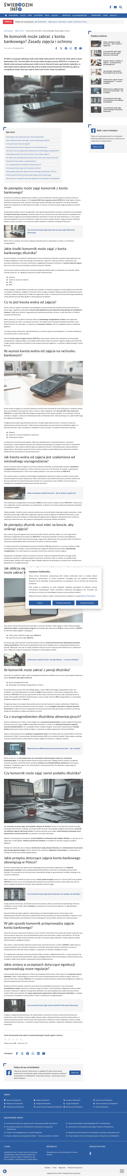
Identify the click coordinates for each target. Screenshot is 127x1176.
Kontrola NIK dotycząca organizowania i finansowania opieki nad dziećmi (32, 1123)
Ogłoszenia (38, 15)
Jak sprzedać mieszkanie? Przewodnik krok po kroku (112, 72)
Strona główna (8, 31)
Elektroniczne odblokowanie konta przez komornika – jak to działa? (53, 748)
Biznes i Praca (19, 31)
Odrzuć (39, 603)
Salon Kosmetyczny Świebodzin (107, 1103)
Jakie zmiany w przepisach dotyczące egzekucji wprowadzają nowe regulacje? (33, 178)
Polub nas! (75, 1072)
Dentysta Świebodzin (13, 1100)
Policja (23, 15)
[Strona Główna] (6, 15)
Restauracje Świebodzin (74, 1107)
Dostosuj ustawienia (63, 603)
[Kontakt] (115, 7)
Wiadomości (13, 15)
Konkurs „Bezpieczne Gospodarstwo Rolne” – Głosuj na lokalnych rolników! (33, 1136)
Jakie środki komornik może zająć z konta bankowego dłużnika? (28, 140)
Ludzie (105, 15)
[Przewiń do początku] (122, 1171)
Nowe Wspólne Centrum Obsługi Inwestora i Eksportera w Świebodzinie (93, 1136)
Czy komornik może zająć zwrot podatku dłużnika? (23, 168)
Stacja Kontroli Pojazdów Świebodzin (49, 1107)
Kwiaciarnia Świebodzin (104, 1100)
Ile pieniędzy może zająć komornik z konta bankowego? (25, 137)
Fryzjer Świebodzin (72, 1103)
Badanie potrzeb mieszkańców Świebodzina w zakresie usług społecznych (94, 1132)
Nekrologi (66, 15)
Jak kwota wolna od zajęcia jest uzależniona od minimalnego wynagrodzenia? (32, 151)
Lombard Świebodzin (73, 1100)
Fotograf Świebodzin (43, 1103)
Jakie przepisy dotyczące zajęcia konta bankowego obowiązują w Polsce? (31, 171)
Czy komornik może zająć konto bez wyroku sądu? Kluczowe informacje (51, 231)
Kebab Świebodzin (102, 1107)
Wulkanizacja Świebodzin (15, 1107)
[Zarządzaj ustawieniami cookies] (5, 1171)
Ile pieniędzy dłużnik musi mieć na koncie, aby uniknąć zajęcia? (27, 154)
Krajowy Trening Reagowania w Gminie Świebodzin (24, 1132)
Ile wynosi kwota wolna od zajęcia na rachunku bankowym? (26, 147)
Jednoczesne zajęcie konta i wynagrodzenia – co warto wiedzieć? (53, 660)
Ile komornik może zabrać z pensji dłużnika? (21, 161)
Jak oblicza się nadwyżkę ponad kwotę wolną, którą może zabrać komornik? (32, 158)
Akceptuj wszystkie (87, 603)
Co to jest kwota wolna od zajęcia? (18, 144)
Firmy (30, 15)
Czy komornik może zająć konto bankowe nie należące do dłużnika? (53, 894)
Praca (47, 15)
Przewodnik (96, 15)
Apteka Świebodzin (43, 1100)
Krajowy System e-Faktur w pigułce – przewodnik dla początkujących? (113, 62)
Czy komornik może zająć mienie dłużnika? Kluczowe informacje (52, 1005)
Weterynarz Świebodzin (14, 1103)
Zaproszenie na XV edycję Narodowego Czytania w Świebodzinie (90, 1127)
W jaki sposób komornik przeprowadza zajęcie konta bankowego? (28, 175)
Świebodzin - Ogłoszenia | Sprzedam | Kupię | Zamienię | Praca (62, 22)
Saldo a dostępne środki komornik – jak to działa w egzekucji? (51, 493)
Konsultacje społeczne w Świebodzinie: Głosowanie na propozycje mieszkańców (30, 1128)
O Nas (54, 1167)
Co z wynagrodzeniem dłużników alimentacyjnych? (23, 164)
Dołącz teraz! (97, 147)
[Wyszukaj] (120, 6)
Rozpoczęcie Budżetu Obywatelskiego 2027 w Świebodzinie (89, 1123)
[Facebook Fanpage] (109, 7)
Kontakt (49, 1154)
